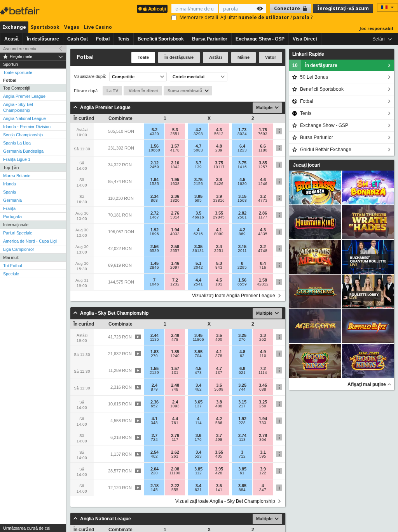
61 (242, 473)
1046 (154, 284)
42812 (263, 284)
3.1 (263, 452)
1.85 (175, 352)
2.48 (175, 335)
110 (263, 356)
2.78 (263, 435)
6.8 (242, 368)
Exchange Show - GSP (260, 39)
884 (242, 490)
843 (218, 268)
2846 (154, 268)
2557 (175, 251)
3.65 (198, 402)
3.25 (242, 335)
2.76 (175, 213)
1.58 (263, 280)
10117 (219, 167)
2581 (242, 217)
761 (174, 423)
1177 (262, 217)
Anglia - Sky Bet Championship (18, 107)
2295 (242, 268)
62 (242, 356)
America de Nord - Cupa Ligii (30, 241)
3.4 (219, 246)
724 (154, 440)
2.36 (175, 196)
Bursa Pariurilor (209, 39)
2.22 (175, 486)
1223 (242, 150)
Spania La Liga (17, 143)
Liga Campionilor (18, 249)
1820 (175, 201)
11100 (174, 473)
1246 (262, 184)
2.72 (154, 213)
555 (174, 490)
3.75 (219, 163)
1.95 (175, 179)
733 (262, 423)
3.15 (242, 196)
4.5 (242, 179)
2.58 (175, 246)
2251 (218, 251)
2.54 (154, 452)
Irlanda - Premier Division (27, 126)
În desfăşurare (43, 39)
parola (302, 17)
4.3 (219, 130)
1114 (262, 373)
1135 (154, 340)
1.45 (154, 263)
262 (262, 340)
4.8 (219, 146)
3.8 (219, 179)
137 (218, 373)
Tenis (123, 39)
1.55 (154, 368)
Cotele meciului (188, 76)
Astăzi (215, 57)
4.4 (198, 280)
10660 (154, 150)
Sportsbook (45, 27)
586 (218, 423)
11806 (198, 340)
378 (218, 356)
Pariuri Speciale (17, 233)
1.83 (154, 352)
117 (175, 440)
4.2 (198, 130)
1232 (175, 284)
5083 (198, 150)
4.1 (219, 230)
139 (198, 167)
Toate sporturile (17, 72)
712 (242, 456)
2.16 (175, 163)
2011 (242, 251)
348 (154, 423)
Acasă (11, 39)
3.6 (198, 435)
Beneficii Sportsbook (161, 39)
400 (218, 340)
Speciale (11, 273)
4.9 (263, 352)
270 (242, 340)
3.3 (263, 335)
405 (218, 456)
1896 (154, 234)
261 (174, 456)
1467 (154, 217)
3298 (198, 134)
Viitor (270, 57)
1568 (242, 201)
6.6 (263, 146)
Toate (143, 57)
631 (198, 490)
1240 (175, 356)
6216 (198, 234)
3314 (175, 217)
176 (198, 440)
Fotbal (103, 39)
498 (218, 440)
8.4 (263, 263)
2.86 (263, 213)
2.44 (154, 335)
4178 (175, 150)
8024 (242, 134)
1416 (242, 167)
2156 (198, 184)
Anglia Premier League (24, 96)
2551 (175, 134)
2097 (175, 268)
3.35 (198, 246)
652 (154, 406)
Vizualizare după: (90, 76)
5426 (218, 184)
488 (218, 406)
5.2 (154, 130)
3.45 (198, 335)
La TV (112, 90)
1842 (175, 167)
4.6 (263, 179)
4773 (262, 201)
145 (154, 490)
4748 (262, 251)
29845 (219, 217)
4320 (154, 134)
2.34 (154, 196)
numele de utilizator (264, 17)
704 (198, 356)
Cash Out (77, 39)
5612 (218, 134)
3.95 (198, 352)
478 (174, 340)
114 (198, 423)
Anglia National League (24, 118)
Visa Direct (305, 39)
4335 (262, 234)
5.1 (198, 263)
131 (174, 373)
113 (242, 440)
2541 (198, 284)
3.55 (219, 213)
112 (198, 473)
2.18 (154, 486)
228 (242, 423)
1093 (175, 406)
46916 (198, 217)
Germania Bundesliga (23, 151)
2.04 (154, 469)
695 (198, 201)
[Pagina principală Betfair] (20, 10)
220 (154, 473)
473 (198, 373)
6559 (242, 284)
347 (262, 490)
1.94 (154, 179)
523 (198, 456)
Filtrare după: (86, 90)
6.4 (242, 146)
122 (262, 473)
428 (218, 473)
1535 (154, 184)
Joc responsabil (376, 28)
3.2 (263, 196)
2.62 (175, 452)
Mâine (243, 57)
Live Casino (98, 27)
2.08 (175, 469)
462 (198, 389)
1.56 (154, 146)
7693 (262, 134)
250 (262, 406)
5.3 (175, 130)
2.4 (154, 385)
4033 (175, 234)
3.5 (198, 213)
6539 (154, 251)
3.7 (198, 163)
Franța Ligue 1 (16, 159)
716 (262, 268)
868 (154, 201)
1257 (262, 167)
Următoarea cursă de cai (26, 528)
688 (262, 389)
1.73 (242, 130)
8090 (218, 234)
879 (154, 389)
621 (242, 373)
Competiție (123, 76)
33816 (219, 201)
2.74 (242, 435)
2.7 (154, 435)
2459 (154, 167)
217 (242, 406)
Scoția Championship (23, 134)
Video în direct (142, 90)
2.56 (154, 246)
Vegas (71, 27)
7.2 (175, 280)
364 (262, 440)
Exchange (14, 27)
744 (242, 389)
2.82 (242, 213)
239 (218, 150)
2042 (198, 268)
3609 (218, 389)
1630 (242, 184)
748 (174, 389)
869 (242, 234)
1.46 (175, 263)
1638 (175, 184)
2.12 (154, 163)
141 (218, 490)
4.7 (198, 146)
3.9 (219, 196)
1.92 (154, 230)
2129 (154, 373)
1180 (262, 150)
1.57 (175, 146)
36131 (198, 251)
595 (262, 456)
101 (218, 284)
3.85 (263, 163)
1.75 (263, 130)
